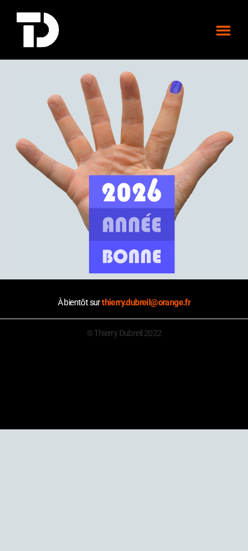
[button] (223, 30)
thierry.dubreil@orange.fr (146, 302)
